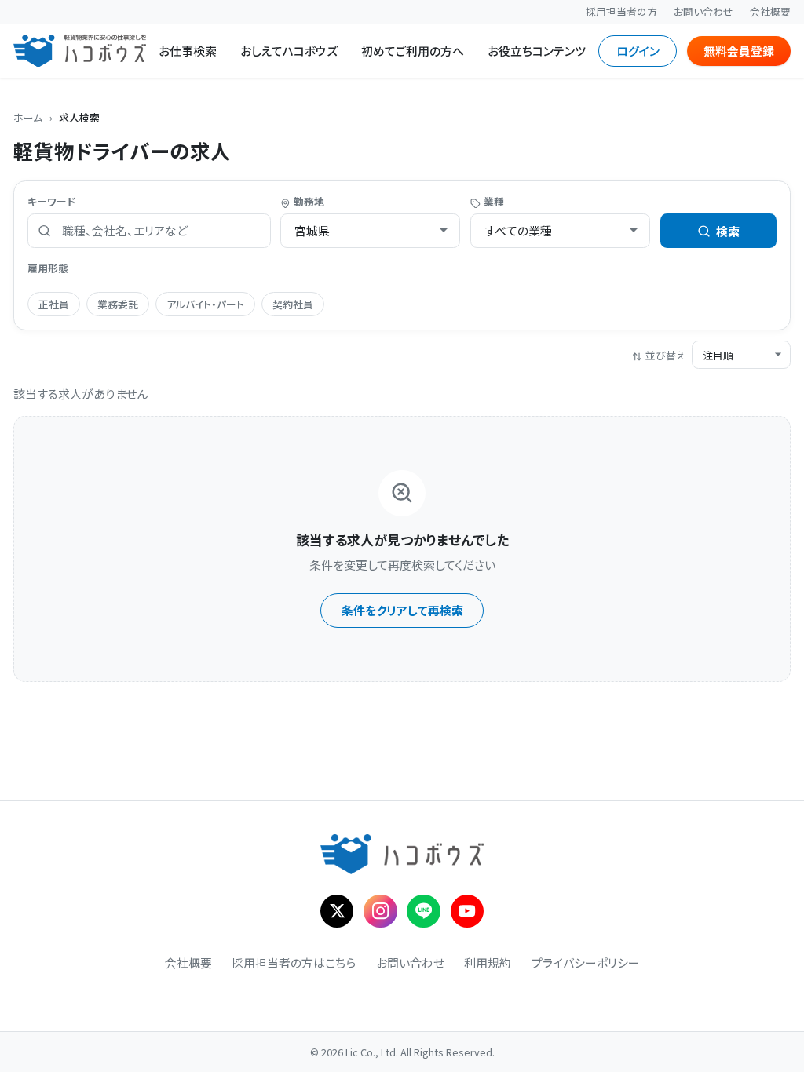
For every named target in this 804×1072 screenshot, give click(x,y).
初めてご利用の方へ (412, 50)
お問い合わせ (703, 11)
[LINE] (423, 911)
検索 (728, 231)
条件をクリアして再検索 (402, 610)
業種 (494, 201)
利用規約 (487, 962)
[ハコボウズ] (79, 50)
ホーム (27, 117)
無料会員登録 (739, 50)
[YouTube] (467, 911)
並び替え (665, 355)
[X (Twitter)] (337, 911)
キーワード (51, 201)
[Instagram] (380, 911)
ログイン (638, 50)
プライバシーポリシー (586, 962)
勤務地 (309, 201)
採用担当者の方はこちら (294, 962)
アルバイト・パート (205, 304)
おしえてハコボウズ (289, 50)
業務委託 (117, 304)
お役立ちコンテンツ (537, 50)
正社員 (53, 304)
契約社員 (292, 304)
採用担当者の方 (621, 11)
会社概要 (770, 11)
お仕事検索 (188, 50)
